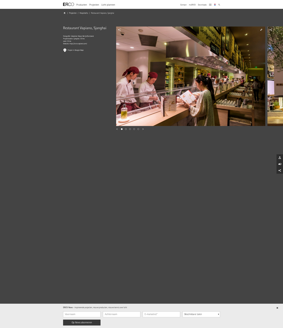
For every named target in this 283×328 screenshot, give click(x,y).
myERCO (192, 5)
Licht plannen (108, 4)
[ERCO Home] (68, 4)
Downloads (202, 5)
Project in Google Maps (76, 50)
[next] (142, 129)
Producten (81, 4)
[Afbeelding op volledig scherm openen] (261, 30)
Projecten (94, 4)
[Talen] (215, 5)
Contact (183, 5)
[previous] (118, 129)
